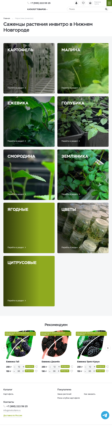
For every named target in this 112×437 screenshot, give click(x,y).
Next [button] (108, 348)
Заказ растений (64, 394)
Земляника (74, 156)
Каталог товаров (36, 9)
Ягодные (18, 209)
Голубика (72, 103)
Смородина (21, 156)
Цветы (68, 209)
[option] (20, 353)
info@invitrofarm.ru (11, 410)
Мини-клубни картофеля (68, 398)
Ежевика (18, 103)
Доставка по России (12, 415)
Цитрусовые (22, 262)
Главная (6, 18)
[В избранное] (37, 366)
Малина (70, 50)
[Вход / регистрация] (76, 3)
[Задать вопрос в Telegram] (105, 415)
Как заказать (89, 394)
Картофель (20, 50)
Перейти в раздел (16, 88)
